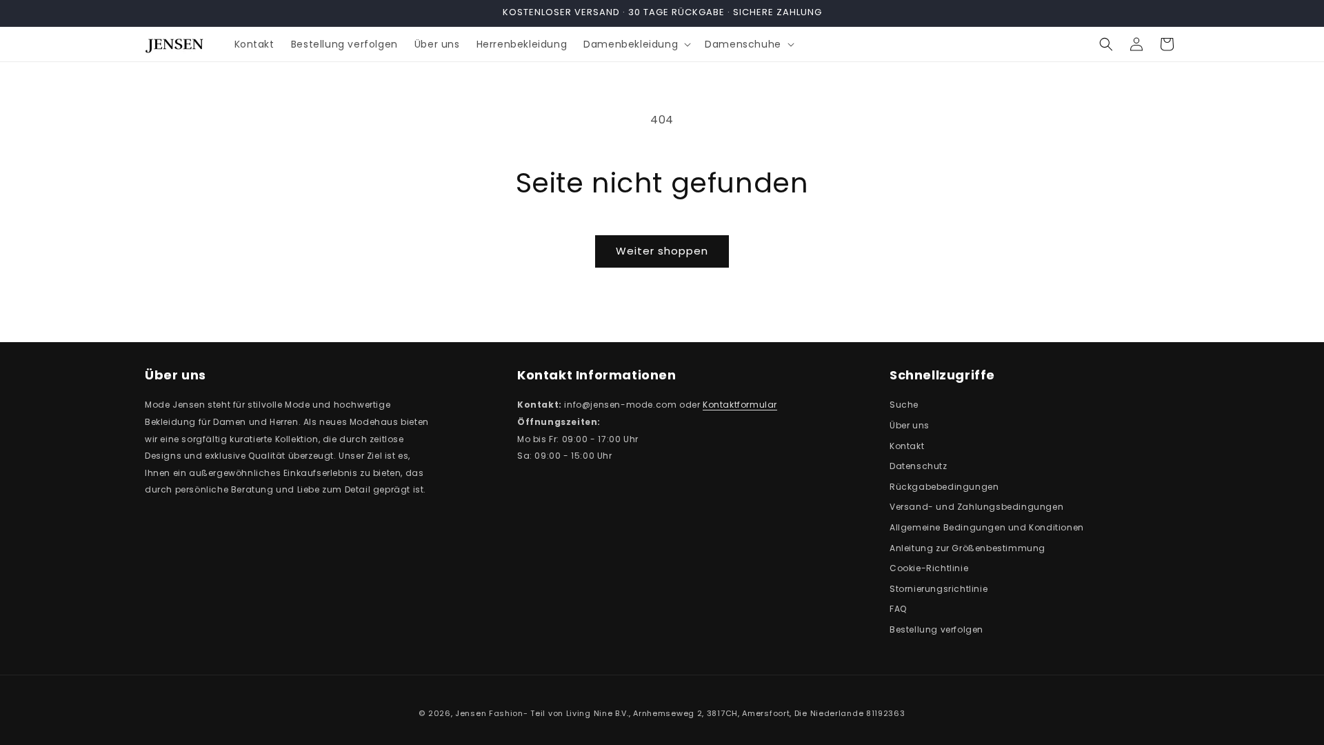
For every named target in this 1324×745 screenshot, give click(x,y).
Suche (904, 404)
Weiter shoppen (662, 251)
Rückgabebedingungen (944, 487)
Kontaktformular (740, 404)
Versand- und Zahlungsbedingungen (976, 507)
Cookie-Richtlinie (929, 568)
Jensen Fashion (489, 713)
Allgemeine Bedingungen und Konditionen (987, 527)
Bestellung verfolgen (936, 629)
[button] (635, 44)
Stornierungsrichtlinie (938, 589)
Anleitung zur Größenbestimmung (967, 548)
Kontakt (907, 446)
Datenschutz (918, 466)
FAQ (898, 609)
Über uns (910, 425)
